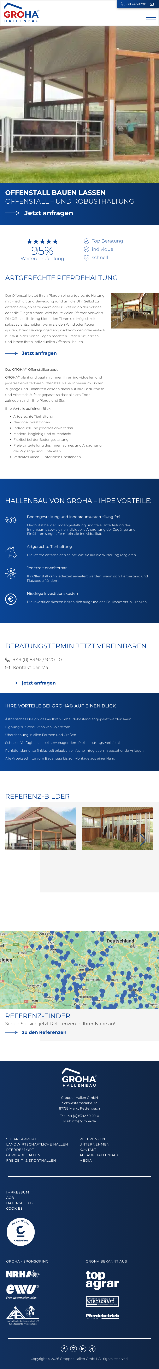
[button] (143, 840)
